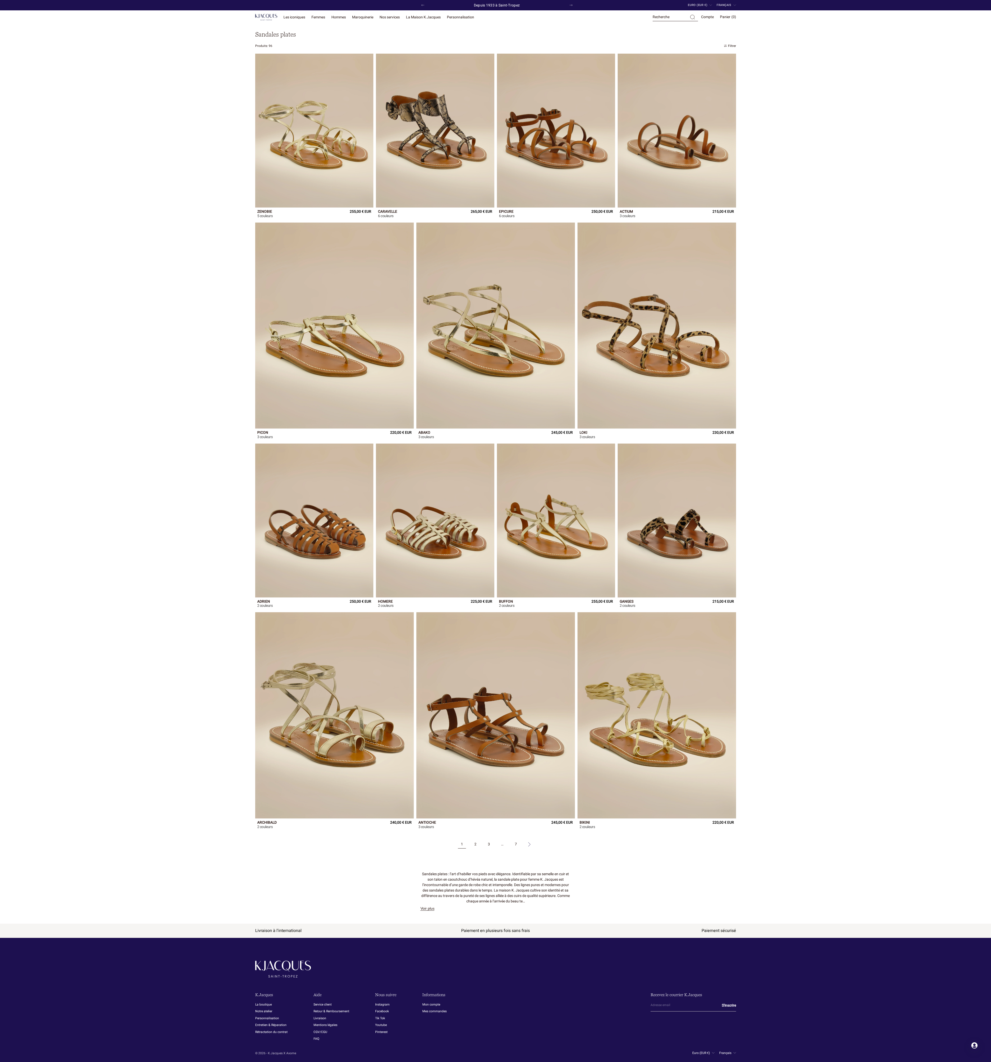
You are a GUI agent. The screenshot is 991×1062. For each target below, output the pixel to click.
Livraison (319, 1018)
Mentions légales (325, 1025)
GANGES (626, 602)
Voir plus (427, 908)
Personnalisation (267, 1018)
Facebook (382, 1011)
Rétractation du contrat (271, 1032)
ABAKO (424, 433)
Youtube (381, 1025)
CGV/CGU (320, 1032)
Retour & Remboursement (331, 1011)
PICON (262, 433)
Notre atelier (263, 1011)
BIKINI (585, 823)
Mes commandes (434, 1011)
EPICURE (506, 212)
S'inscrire (729, 1005)
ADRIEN (263, 602)
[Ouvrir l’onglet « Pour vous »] (974, 1045)
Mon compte (431, 1005)
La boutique (263, 1005)
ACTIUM (626, 212)
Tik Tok (380, 1018)
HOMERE (385, 602)
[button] (675, 17)
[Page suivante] (529, 844)
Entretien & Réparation (271, 1025)
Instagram (382, 1005)
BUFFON (506, 602)
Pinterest (381, 1032)
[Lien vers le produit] (314, 130)
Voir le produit (267, 216)
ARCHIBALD (267, 823)
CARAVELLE (387, 212)
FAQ (316, 1038)
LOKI (583, 433)
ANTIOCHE (427, 823)
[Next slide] (571, 5)
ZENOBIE (264, 212)
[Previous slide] (422, 5)
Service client (322, 1005)
